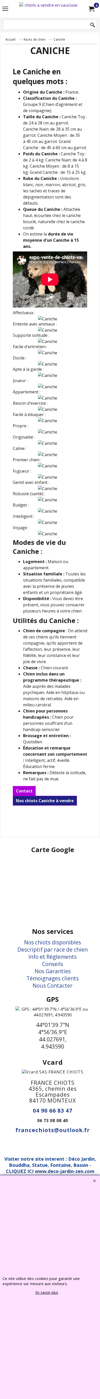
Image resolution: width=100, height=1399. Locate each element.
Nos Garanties (53, 971)
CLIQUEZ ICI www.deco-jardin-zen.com (50, 1171)
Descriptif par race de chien (52, 949)
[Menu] (5, 9)
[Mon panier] (91, 9)
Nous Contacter (53, 985)
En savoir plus (46, 1292)
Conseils (52, 964)
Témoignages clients (52, 978)
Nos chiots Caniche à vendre (45, 801)
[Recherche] (92, 25)
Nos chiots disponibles (52, 942)
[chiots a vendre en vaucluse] (49, 8)
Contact (24, 791)
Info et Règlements (52, 956)
